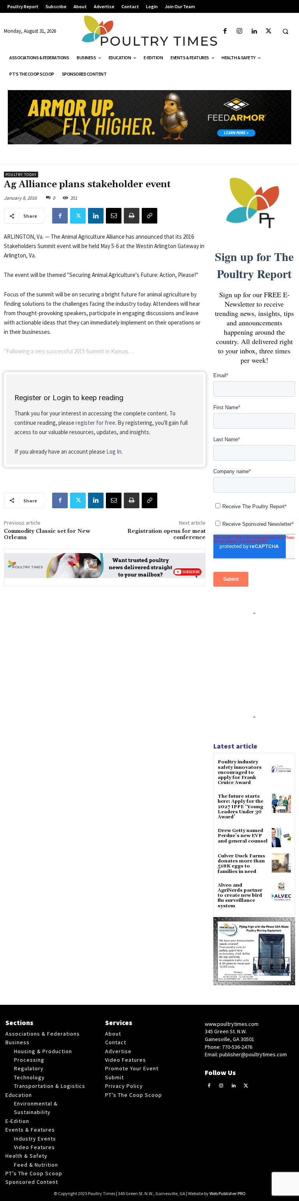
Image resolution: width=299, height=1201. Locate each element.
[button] (285, 31)
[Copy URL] (149, 216)
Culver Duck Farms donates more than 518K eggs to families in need (241, 864)
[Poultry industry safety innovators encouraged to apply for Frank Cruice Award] (281, 769)
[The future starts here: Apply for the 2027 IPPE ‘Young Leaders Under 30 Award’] (281, 803)
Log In (113, 451)
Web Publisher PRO (227, 1193)
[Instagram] (239, 31)
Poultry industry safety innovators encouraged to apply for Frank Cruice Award (240, 772)
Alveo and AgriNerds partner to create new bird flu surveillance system (240, 895)
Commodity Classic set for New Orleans (47, 534)
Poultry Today (21, 174)
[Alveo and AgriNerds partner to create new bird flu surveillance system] (281, 892)
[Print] (131, 216)
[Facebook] (225, 31)
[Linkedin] (254, 31)
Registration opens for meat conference (166, 534)
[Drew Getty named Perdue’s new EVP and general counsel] (281, 837)
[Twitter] (268, 31)
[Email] (113, 216)
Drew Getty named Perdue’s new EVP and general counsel (242, 836)
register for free (95, 422)
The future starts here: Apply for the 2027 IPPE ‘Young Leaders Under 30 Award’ (240, 806)
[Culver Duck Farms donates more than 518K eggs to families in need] (281, 863)
